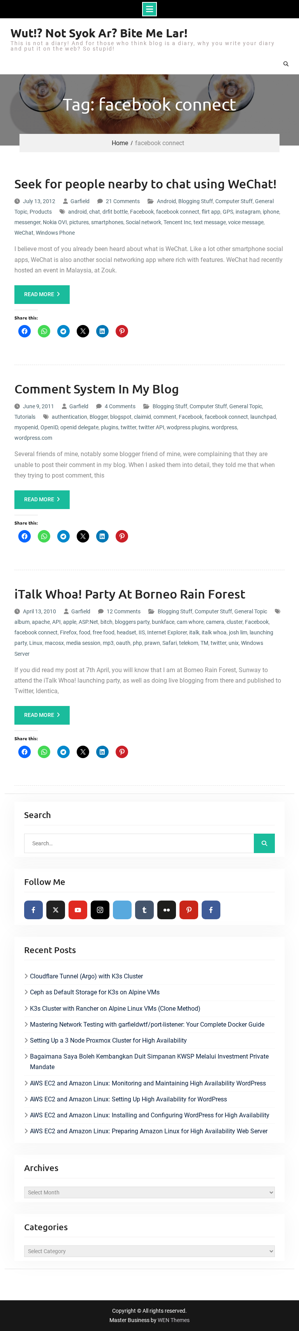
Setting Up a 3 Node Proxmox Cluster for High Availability (108, 1040)
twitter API (151, 427)
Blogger (99, 417)
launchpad (263, 417)
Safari (169, 643)
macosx (54, 643)
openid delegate (79, 427)
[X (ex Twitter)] (55, 910)
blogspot (121, 417)
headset (126, 632)
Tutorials (24, 417)
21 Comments (123, 201)
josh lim (238, 632)
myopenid (26, 427)
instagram (248, 212)
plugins (109, 427)
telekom (188, 643)
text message (209, 222)
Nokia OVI (55, 222)
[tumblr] (144, 910)
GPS (228, 212)
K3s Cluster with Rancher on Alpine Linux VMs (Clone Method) (115, 1008)
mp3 (108, 643)
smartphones (107, 222)
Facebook (142, 212)
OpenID (49, 427)
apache (41, 622)
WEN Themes (174, 1320)
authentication (69, 417)
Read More (39, 294)
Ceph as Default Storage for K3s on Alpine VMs (95, 992)
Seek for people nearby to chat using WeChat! (145, 183)
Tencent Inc (177, 222)
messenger (27, 222)
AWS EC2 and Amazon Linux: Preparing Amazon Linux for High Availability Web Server (148, 1131)
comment (164, 417)
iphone (271, 212)
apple (69, 622)
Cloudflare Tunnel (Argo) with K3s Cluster (86, 976)
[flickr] (166, 910)
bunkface (163, 622)
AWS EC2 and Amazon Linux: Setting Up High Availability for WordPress (128, 1099)
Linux (35, 643)
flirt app (211, 212)
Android (166, 201)
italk (194, 632)
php (137, 643)
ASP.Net (88, 622)
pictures (79, 222)
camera (215, 622)
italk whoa (214, 632)
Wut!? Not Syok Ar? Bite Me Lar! (99, 33)
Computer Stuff (234, 201)
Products (41, 212)
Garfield (80, 201)
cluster (235, 622)
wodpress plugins (188, 427)
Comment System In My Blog (96, 388)
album (22, 622)
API (56, 622)
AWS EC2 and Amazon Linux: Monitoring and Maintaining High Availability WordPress (148, 1083)
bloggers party (132, 622)
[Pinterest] (188, 910)
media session (83, 643)
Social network (143, 222)
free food (103, 632)
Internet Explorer (167, 632)
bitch (106, 622)
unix (234, 643)
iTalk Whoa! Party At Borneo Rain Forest (129, 593)
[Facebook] (33, 910)
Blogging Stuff (195, 201)
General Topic (245, 406)
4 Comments (120, 406)
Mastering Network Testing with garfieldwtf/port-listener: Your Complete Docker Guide (147, 1024)
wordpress (224, 427)
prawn (152, 643)
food (84, 632)
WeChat (23, 233)
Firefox (68, 632)
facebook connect (177, 212)
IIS (142, 632)
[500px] (122, 910)
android (77, 212)
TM (204, 643)
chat (94, 212)
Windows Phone (55, 233)
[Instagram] (100, 910)
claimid (142, 417)
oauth (123, 643)
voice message (246, 222)
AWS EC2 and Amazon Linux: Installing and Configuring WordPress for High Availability (149, 1115)
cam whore (190, 622)
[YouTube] (78, 910)
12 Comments (124, 611)
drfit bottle (115, 212)
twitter (128, 427)
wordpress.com (33, 438)
